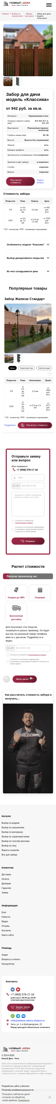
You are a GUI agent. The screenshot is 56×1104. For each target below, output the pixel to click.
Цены (12, 368)
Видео (5, 921)
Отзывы (6, 926)
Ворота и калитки (10, 850)
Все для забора (9, 855)
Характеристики (26, 368)
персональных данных (24, 523)
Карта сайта (8, 935)
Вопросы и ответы (11, 959)
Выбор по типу (9, 845)
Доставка (6, 874)
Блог (4, 912)
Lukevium (24, 1086)
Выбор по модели (10, 823)
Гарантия (6, 888)
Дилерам (6, 883)
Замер (5, 892)
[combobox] (16, 486)
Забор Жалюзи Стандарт (24, 299)
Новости (6, 917)
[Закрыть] (50, 1097)
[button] (5, 288)
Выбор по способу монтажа (15, 841)
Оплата (5, 879)
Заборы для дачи (30, 15)
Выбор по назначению (17, 15)
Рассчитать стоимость (16, 181)
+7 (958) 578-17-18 (27, 469)
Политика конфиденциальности (18, 1090)
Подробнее (23, 1100)
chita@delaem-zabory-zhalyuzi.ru (28, 1020)
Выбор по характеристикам (15, 836)
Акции (5, 955)
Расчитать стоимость (37, 425)
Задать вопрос (40, 181)
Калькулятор (8, 964)
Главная (5, 14)
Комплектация (44, 368)
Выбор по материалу (12, 832)
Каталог (6, 816)
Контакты (6, 930)
